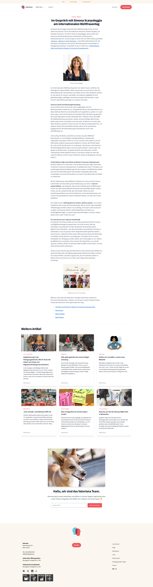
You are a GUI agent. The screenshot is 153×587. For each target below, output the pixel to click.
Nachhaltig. (73, 2)
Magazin (50, 7)
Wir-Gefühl (26, 409)
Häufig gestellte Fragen (119, 562)
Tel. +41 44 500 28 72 (29, 552)
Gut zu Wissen (27, 354)
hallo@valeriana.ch (28, 554)
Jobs (113, 555)
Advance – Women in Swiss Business (63, 41)
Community (115, 544)
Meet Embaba (60, 314)
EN (116, 569)
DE (113, 569)
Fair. (63, 2)
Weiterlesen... (27, 383)
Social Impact (65, 409)
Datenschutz (116, 558)
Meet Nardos (59, 317)
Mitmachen (115, 551)
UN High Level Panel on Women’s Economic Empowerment (75, 307)
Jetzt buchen (126, 7)
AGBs (113, 548)
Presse (114, 565)
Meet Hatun (59, 310)
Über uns (64, 354)
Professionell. (87, 2)
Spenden (114, 7)
